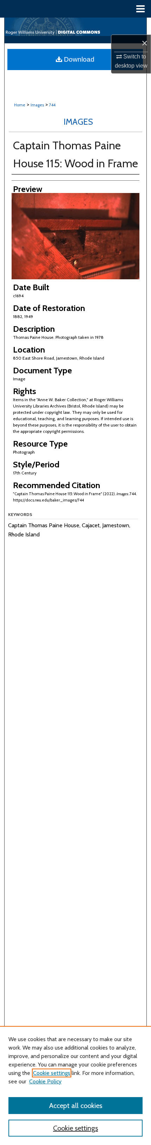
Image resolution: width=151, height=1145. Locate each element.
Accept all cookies (75, 1105)
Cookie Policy (45, 1081)
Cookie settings (51, 1073)
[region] (75, 1085)
